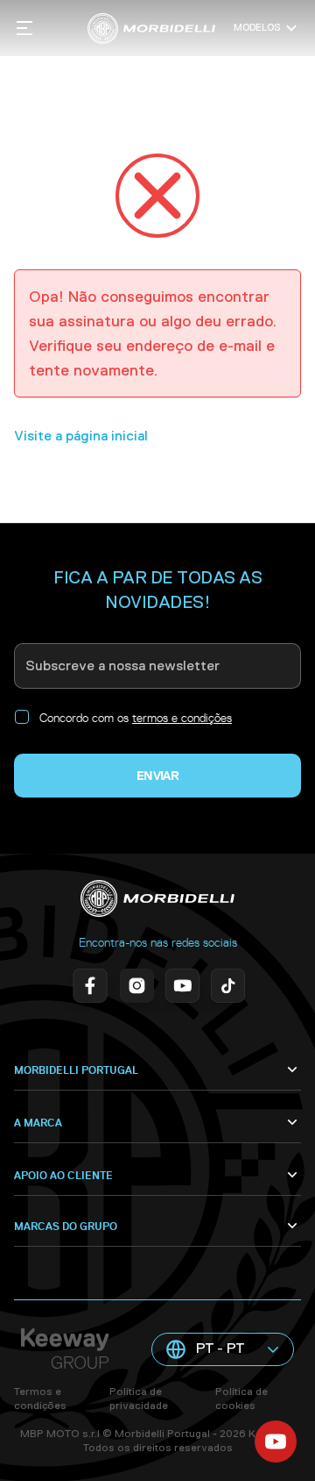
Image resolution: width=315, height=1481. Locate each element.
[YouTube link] (180, 987)
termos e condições (182, 718)
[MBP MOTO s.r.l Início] (151, 28)
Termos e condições (40, 1398)
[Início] (157, 898)
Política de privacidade (138, 1398)
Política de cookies (241, 1398)
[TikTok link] (225, 987)
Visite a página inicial (81, 435)
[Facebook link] (89, 987)
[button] (222, 1349)
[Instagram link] (134, 987)
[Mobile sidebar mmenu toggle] (24, 28)
